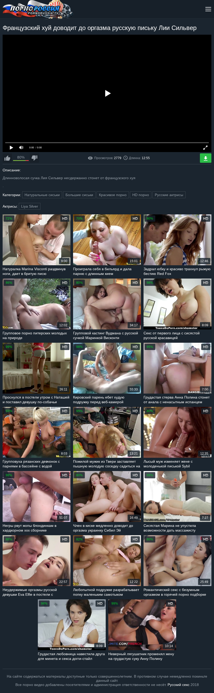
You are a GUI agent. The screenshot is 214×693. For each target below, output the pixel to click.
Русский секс (178, 685)
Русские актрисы (169, 195)
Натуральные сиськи (42, 195)
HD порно (140, 195)
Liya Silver (29, 206)
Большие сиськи (79, 195)
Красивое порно (113, 195)
